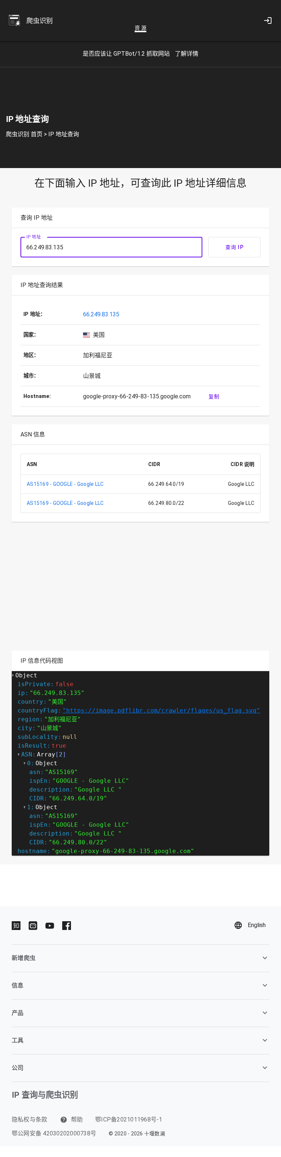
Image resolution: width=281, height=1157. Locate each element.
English (257, 925)
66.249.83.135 (101, 314)
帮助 (76, 1119)
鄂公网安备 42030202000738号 (54, 1133)
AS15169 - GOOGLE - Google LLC (65, 484)
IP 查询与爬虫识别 (45, 1095)
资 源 (140, 28)
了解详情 (186, 53)
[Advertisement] (140, 590)
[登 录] (268, 20)
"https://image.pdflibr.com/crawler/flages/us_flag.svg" (161, 710)
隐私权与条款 (30, 1119)
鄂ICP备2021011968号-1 (128, 1119)
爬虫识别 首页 (24, 134)
